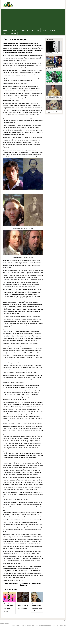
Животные (35, 30)
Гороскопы (24, 30)
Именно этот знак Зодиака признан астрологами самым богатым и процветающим (37, 607)
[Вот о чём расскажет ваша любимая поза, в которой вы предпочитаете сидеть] (9, 597)
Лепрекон (2, 623)
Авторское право (30, 625)
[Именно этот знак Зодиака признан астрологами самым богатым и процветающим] (37, 597)
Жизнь (14, 30)
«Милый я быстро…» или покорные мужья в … (52, 68)
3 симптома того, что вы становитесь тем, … (52, 53)
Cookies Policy (63, 625)
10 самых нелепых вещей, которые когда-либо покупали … (54, 97)
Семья (5, 30)
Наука (44, 30)
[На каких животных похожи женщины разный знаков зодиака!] (23, 597)
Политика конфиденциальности (18, 625)
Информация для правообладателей (43, 625)
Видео (13, 33)
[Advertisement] (33, 19)
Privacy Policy (55, 625)
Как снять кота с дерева (52, 82)
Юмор (5, 33)
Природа (53, 30)
